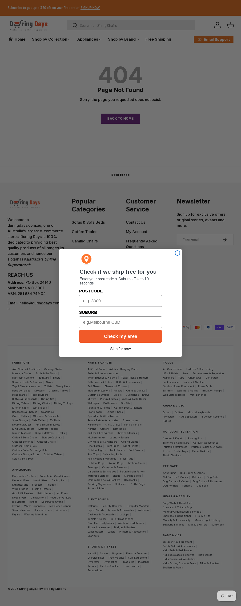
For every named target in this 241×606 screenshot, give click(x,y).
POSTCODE (91, 291)
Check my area (120, 336)
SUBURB (88, 312)
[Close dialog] (177, 253)
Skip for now (120, 349)
